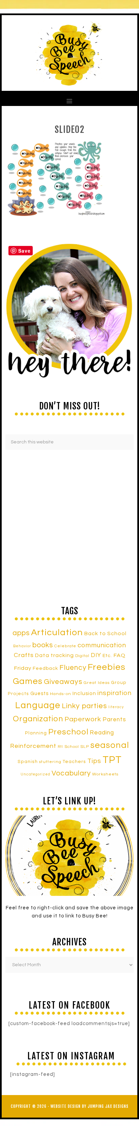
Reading (102, 733)
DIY (96, 655)
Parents (114, 720)
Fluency (72, 667)
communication (102, 645)
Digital (82, 656)
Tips (94, 761)
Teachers (74, 761)
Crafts (24, 655)
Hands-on (60, 694)
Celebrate (65, 646)
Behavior (22, 646)
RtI (60, 747)
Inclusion (84, 693)
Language (37, 705)
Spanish (28, 761)
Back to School (105, 633)
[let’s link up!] (69, 855)
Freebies (107, 667)
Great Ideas (97, 683)
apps (21, 633)
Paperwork (82, 719)
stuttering (50, 762)
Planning (36, 733)
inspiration (115, 693)
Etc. (107, 655)
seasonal (109, 745)
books (42, 645)
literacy (116, 707)
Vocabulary (71, 773)
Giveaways (63, 681)
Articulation (57, 632)
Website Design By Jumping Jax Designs (90, 1106)
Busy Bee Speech (69, 53)
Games (28, 681)
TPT (112, 760)
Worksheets (105, 774)
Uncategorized (35, 774)
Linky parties (84, 706)
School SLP (76, 746)
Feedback (45, 668)
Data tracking (54, 655)
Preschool (68, 732)
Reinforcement (33, 746)
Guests (39, 693)
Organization (38, 719)
